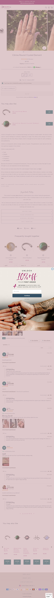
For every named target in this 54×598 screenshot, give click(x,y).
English (48, 596)
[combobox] (49, 596)
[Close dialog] (52, 269)
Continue (27, 296)
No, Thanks (27, 299)
